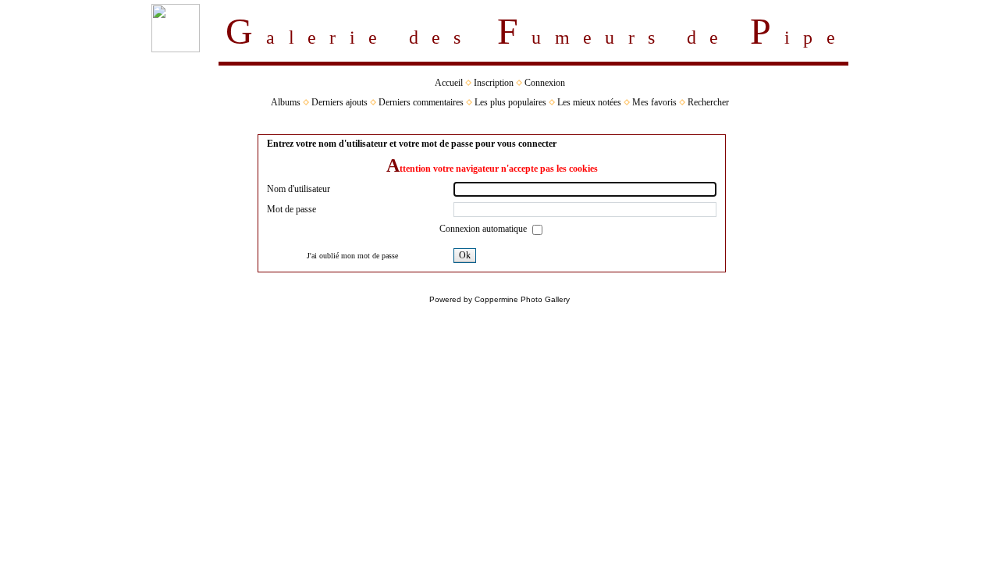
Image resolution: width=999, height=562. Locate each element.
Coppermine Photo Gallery (522, 299)
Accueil (449, 82)
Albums (285, 102)
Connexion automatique (484, 228)
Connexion (544, 82)
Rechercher (708, 102)
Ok (465, 255)
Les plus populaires (510, 102)
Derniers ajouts (339, 102)
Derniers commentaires (421, 102)
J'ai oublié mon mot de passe (352, 255)
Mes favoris (654, 102)
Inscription (494, 82)
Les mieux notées (589, 102)
